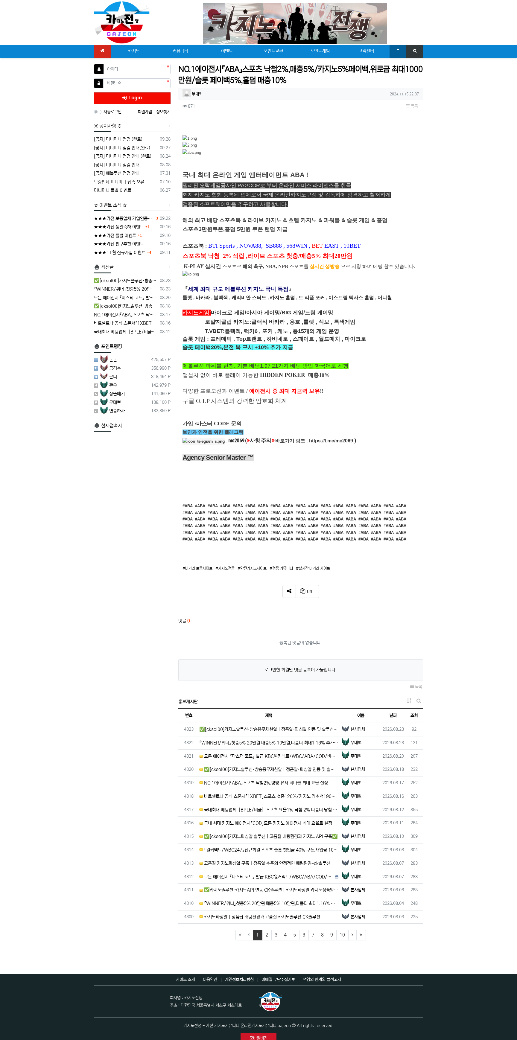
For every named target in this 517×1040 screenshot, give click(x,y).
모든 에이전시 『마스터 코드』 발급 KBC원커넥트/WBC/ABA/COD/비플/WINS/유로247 (270, 756)
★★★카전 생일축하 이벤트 (119, 226)
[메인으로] (102, 51)
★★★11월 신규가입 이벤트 (119, 252)
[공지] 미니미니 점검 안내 (116, 165)
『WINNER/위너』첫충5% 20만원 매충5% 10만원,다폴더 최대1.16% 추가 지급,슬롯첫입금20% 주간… (268, 742)
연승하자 (117, 410)
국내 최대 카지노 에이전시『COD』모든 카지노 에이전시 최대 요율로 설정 (267, 823)
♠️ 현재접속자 (108, 425)
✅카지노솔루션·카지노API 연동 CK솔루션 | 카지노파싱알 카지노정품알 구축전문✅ (270, 890)
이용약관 (210, 979)
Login (134, 98)
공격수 (115, 368)
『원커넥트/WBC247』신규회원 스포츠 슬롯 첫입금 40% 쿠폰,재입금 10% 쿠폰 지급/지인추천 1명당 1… (270, 849)
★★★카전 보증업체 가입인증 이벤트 (123, 218)
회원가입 (145, 111)
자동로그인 (112, 111)
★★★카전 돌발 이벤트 (115, 235)
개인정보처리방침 (239, 979)
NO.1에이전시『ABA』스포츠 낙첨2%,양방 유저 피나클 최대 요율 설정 (265, 782)
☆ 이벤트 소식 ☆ (110, 205)
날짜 (393, 715)
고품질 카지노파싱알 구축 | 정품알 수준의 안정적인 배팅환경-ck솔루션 (266, 863)
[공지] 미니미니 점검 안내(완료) (122, 147)
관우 (113, 385)
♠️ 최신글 (104, 267)
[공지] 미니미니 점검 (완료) (118, 139)
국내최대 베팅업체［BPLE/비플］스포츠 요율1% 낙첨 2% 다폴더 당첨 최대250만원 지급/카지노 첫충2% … (270, 809)
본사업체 (358, 729)
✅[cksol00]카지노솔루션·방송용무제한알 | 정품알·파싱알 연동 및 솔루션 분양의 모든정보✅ (268, 729)
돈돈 (113, 359)
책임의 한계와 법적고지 (322, 979)
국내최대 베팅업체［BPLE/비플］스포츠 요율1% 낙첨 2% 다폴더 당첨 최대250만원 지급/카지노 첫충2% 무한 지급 (126, 331)
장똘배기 (117, 393)
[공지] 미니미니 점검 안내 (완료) (122, 156)
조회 (414, 715)
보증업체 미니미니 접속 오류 (119, 182)
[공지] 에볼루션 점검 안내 (116, 173)
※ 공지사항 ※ (107, 126)
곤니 (113, 376)
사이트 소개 (185, 979)
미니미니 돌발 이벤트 (112, 190)
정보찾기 (163, 111)
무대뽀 (197, 94)
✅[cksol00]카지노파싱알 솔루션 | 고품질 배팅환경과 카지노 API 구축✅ (270, 836)
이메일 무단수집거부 (278, 979)
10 (342, 934)
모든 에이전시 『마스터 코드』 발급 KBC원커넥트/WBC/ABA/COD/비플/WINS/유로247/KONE (268, 876)
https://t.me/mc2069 (331, 440)
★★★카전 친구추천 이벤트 (119, 243)
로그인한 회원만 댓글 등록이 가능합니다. (300, 669)
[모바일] (398, 51)
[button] (216, 27)
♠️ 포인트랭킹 (108, 346)
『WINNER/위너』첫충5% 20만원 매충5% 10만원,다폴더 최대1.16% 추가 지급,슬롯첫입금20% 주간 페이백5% (126, 289)
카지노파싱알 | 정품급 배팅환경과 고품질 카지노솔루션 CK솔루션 (261, 916)
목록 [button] (414, 106)
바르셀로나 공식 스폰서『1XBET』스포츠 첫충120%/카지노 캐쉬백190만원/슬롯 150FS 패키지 (270, 796)
